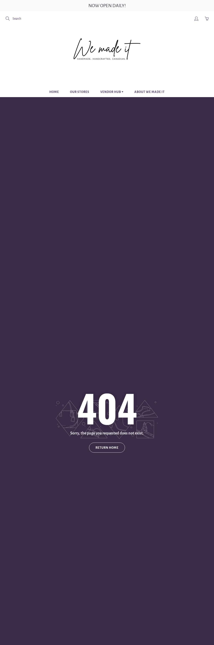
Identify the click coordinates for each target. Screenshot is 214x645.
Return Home (107, 447)
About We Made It (149, 92)
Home (54, 92)
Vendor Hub (111, 92)
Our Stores (79, 92)
